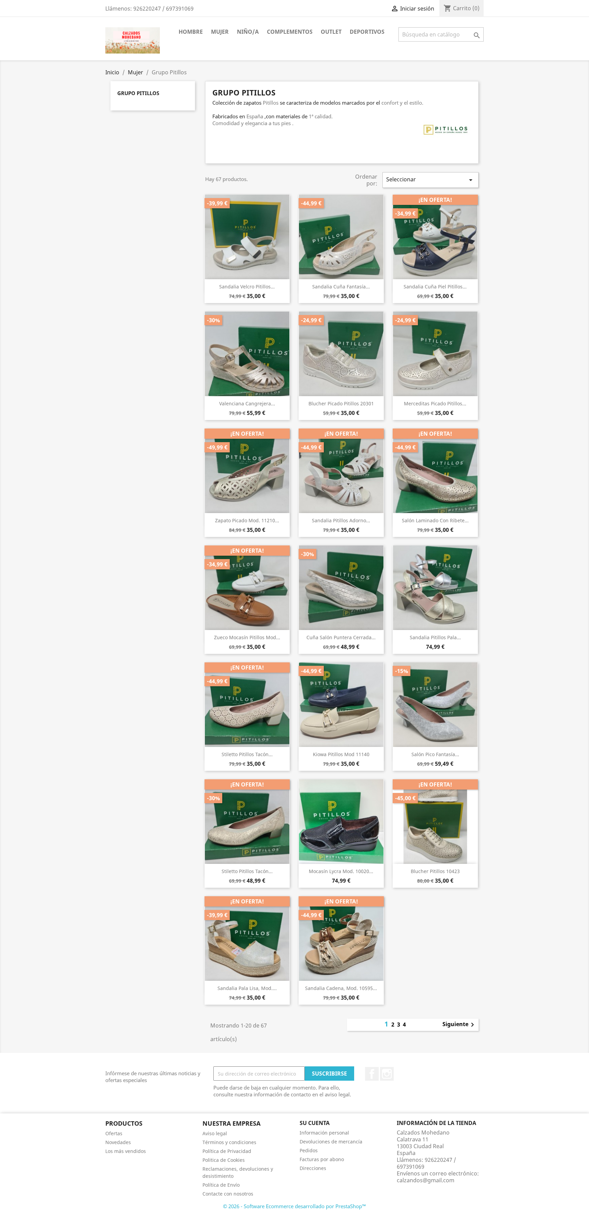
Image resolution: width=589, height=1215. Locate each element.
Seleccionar (430, 180)
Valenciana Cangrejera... (247, 403)
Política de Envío (221, 1185)
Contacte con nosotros (227, 1193)
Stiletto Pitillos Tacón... (247, 754)
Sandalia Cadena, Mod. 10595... (341, 988)
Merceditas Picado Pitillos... (435, 403)
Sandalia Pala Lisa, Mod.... (247, 988)
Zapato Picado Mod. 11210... (247, 520)
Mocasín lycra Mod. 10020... (341, 871)
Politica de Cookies (223, 1160)
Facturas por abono (322, 1159)
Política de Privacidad (226, 1151)
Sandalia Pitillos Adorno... (341, 520)
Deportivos (367, 31)
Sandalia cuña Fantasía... (341, 286)
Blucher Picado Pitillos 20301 (341, 403)
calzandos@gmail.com (425, 1180)
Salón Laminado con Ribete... (435, 520)
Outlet (331, 31)
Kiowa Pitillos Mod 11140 (341, 754)
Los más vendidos (125, 1151)
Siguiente (459, 1025)
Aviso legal (214, 1133)
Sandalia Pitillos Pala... (435, 637)
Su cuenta (315, 1123)
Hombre (191, 31)
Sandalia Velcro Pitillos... (247, 286)
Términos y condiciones (229, 1142)
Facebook (372, 1074)
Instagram (387, 1074)
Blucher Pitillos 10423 (435, 871)
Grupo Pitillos (138, 93)
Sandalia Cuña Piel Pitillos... (435, 286)
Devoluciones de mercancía (331, 1141)
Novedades (118, 1142)
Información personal (324, 1132)
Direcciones (313, 1168)
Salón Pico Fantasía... (435, 754)
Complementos (290, 31)
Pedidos (309, 1150)
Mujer (220, 31)
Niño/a (248, 31)
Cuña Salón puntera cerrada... (341, 637)
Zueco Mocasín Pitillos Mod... (247, 637)
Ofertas (113, 1133)
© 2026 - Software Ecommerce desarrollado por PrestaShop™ (294, 1206)
